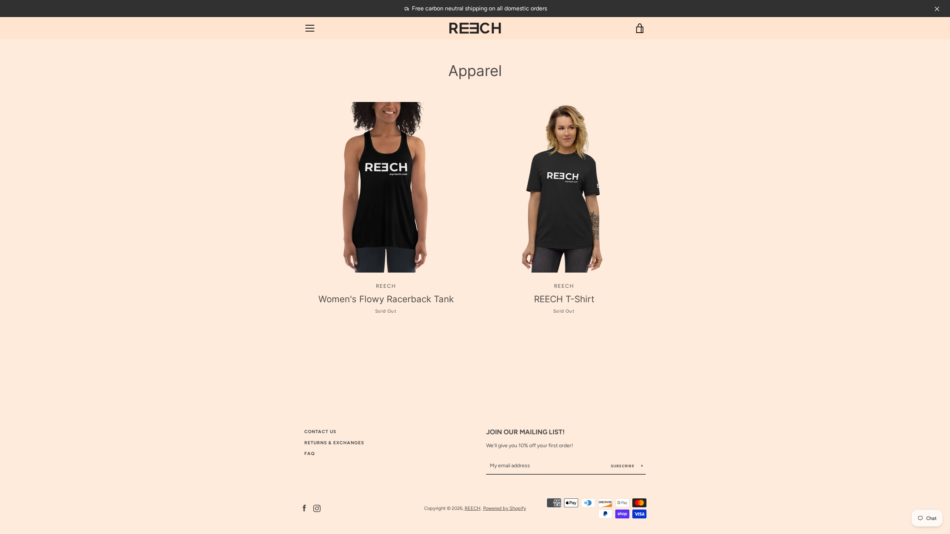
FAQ (309, 453)
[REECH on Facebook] (304, 507)
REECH (473, 508)
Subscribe (623, 466)
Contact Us (320, 431)
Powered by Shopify (504, 508)
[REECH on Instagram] (317, 507)
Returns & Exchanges (334, 442)
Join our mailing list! (525, 432)
